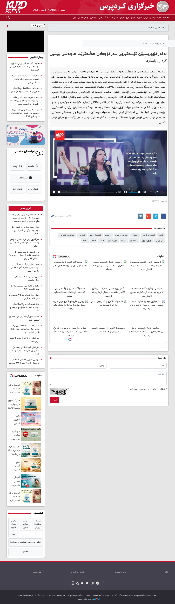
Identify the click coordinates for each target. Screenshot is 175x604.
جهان (133, 17)
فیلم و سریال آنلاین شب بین (14, 527)
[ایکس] (87, 583)
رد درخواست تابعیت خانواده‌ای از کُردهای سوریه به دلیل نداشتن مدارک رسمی (25, 79)
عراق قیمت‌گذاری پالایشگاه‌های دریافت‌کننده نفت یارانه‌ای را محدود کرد (24, 308)
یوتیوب (31, 166)
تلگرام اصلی (17, 189)
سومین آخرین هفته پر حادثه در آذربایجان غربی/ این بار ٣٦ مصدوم (24, 361)
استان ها (114, 17)
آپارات (15, 166)
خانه (164, 17)
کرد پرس (159, 240)
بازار (74, 17)
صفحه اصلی (160, 27)
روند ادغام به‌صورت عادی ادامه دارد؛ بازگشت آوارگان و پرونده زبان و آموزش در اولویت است (24, 101)
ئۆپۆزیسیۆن (147, 240)
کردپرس (82, 235)
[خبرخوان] (77, 583)
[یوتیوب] (82, 583)
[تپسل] (70, 339)
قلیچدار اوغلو (95, 235)
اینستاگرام (23, 178)
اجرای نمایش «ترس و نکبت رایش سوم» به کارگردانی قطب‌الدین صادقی (25, 230)
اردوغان (135, 235)
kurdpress (129, 7)
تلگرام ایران (33, 189)
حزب (102, 240)
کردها (85, 240)
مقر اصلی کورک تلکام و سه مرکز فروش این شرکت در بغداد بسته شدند (25, 351)
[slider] (86, 192)
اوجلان (108, 235)
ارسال (54, 400)
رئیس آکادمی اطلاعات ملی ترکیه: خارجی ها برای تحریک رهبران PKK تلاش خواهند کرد (24, 329)
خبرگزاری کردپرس (67, 235)
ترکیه (145, 17)
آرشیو (35, 572)
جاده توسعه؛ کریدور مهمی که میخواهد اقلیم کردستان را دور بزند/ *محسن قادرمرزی (24, 255)
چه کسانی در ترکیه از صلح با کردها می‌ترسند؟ (24, 340)
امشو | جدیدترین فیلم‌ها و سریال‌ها (25, 542)
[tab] (25, 208)
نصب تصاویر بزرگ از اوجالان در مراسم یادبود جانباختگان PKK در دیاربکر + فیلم (25, 268)
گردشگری (93, 17)
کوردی (43, 10)
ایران (122, 17)
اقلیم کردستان (155, 17)
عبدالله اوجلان (121, 235)
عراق (127, 17)
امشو (25, 551)
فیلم (150, 27)
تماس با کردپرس (77, 572)
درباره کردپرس (120, 572)
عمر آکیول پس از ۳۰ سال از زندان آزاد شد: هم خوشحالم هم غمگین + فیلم (24, 243)
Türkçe (34, 10)
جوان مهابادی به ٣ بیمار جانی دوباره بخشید (26, 278)
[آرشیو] (72, 583)
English (53, 10)
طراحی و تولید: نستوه (86, 599)
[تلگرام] (98, 583)
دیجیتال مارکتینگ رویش (37, 524)
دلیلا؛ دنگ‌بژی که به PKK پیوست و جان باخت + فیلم (24, 297)
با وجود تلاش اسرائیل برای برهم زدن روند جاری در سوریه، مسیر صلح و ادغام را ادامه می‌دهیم (25, 218)
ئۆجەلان (133, 240)
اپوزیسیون (112, 240)
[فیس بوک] (103, 583)
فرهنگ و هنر (104, 17)
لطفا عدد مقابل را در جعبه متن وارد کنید (148, 389)
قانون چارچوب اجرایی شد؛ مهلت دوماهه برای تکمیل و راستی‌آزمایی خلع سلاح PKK (24, 113)
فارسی (62, 10)
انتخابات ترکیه (149, 235)
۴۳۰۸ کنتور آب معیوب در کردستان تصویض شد (24, 318)
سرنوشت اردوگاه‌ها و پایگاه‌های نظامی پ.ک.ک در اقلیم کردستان (25, 90)
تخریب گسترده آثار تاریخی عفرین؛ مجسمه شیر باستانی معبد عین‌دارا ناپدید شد (24, 67)
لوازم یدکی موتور (25, 524)
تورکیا (123, 240)
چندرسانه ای (83, 17)
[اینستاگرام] (92, 583)
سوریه (139, 17)
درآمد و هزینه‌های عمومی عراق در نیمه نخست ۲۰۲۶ (24, 287)
